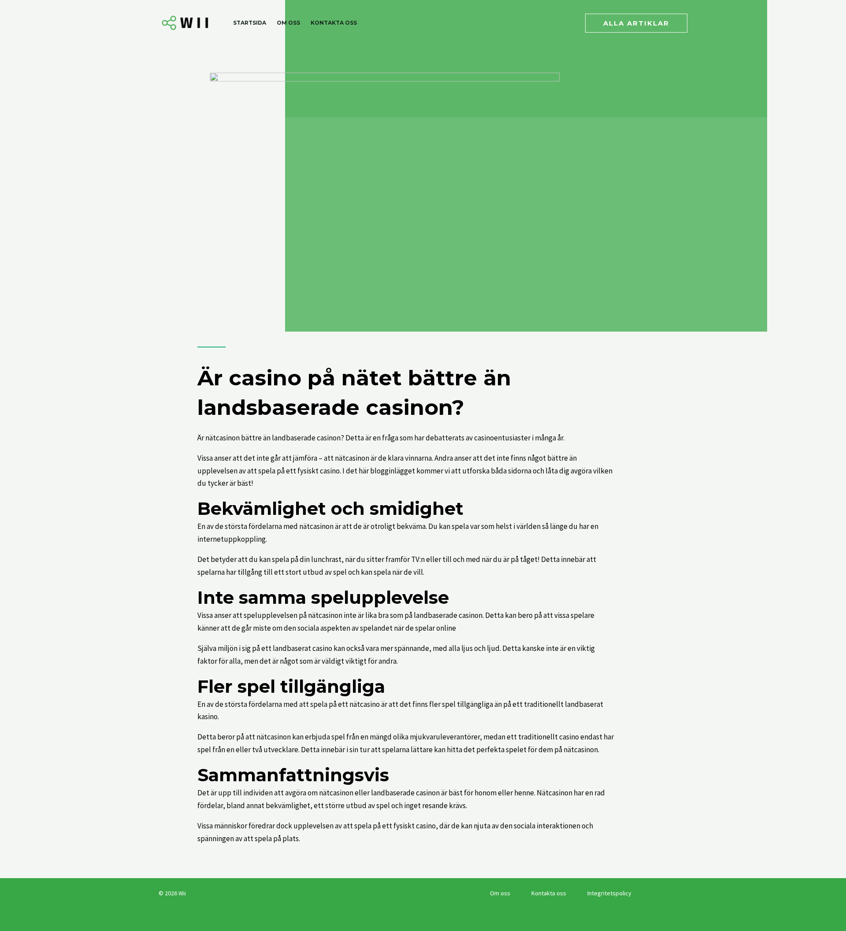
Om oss (288, 22)
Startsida (249, 22)
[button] (636, 23)
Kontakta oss (334, 22)
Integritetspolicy (609, 893)
